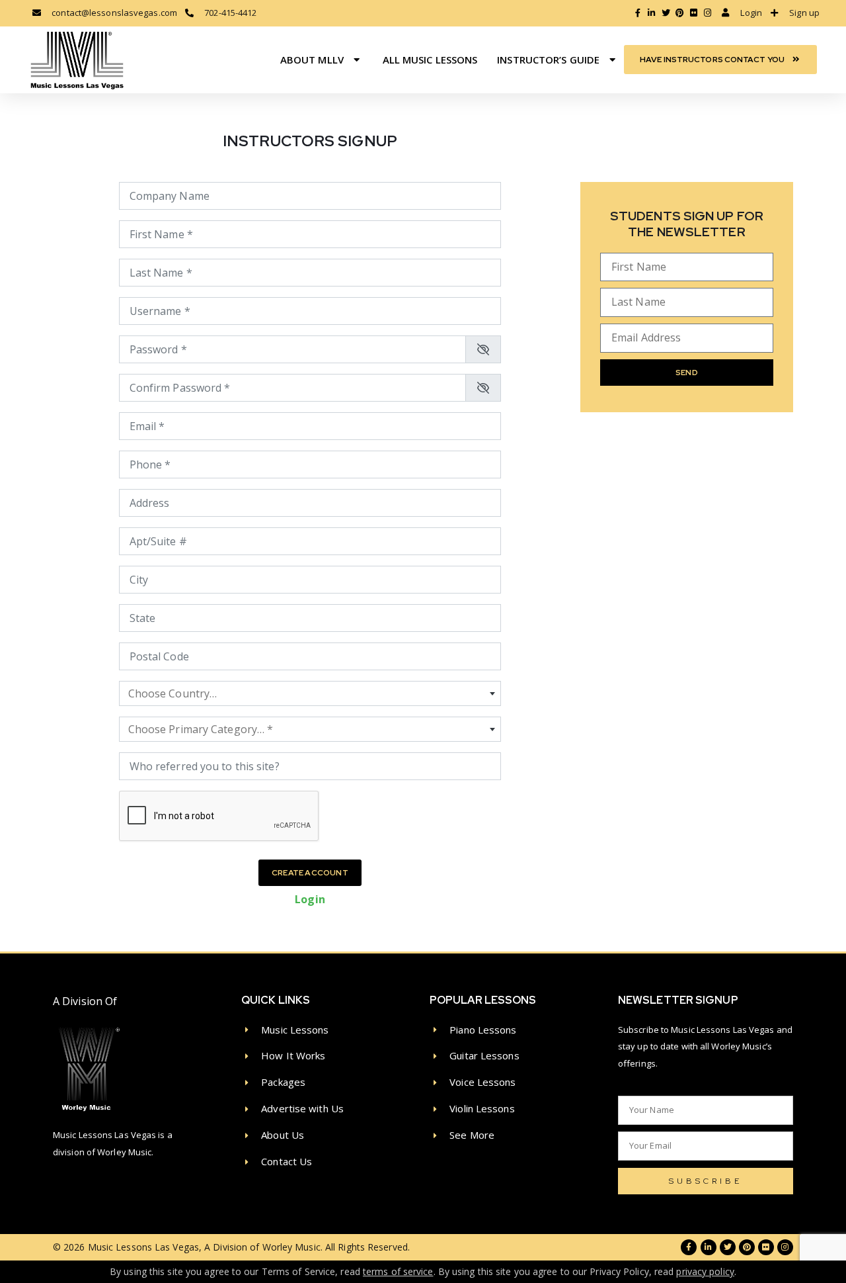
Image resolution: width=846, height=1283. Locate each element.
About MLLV (312, 59)
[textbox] (310, 693)
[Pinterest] (747, 1247)
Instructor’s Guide (548, 59)
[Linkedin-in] (708, 1247)
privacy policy (705, 1271)
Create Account (310, 872)
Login (310, 899)
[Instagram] (785, 1247)
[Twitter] (728, 1247)
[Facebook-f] (689, 1247)
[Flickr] (766, 1247)
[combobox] (310, 693)
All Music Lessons (430, 59)
